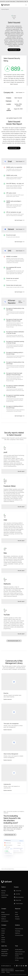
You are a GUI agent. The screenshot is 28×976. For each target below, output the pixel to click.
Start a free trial (19, 80)
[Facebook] (19, 965)
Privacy (8, 972)
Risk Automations (19, 897)
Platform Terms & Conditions (7, 970)
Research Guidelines (19, 970)
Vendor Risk (18, 890)
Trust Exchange (19, 903)
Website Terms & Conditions (7, 969)
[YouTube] (26, 965)
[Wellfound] (23, 965)
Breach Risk (18, 900)
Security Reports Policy (9, 868)
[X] (14, 965)
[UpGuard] (5, 5)
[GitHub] (21, 965)
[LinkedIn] (16, 965)
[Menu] (25, 5)
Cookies (3, 972)
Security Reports (5, 9)
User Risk (18, 894)
